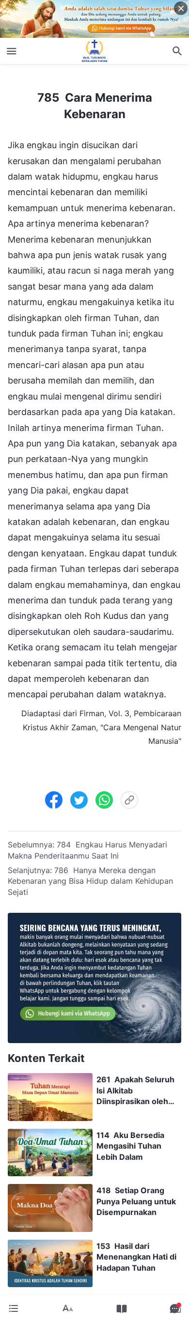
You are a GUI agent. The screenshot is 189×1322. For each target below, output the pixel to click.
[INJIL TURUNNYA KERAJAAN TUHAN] (94, 51)
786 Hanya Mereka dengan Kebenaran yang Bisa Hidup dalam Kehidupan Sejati (90, 881)
